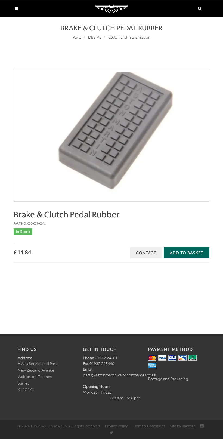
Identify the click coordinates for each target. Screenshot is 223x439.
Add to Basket (186, 252)
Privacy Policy (116, 426)
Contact (146, 252)
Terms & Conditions (149, 426)
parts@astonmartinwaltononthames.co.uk (119, 375)
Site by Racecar (182, 426)
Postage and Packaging (168, 378)
